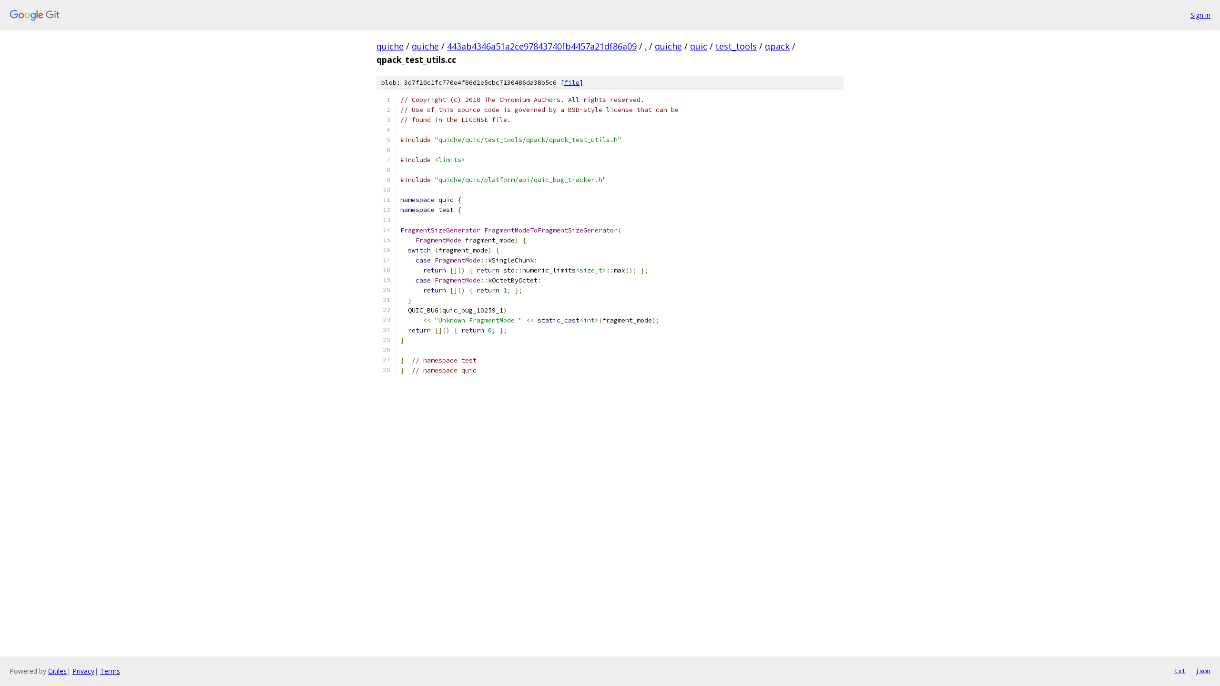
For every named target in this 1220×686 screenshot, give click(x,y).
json (1202, 670)
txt (1180, 670)
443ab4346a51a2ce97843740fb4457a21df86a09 (542, 46)
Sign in (1200, 15)
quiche (390, 46)
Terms (110, 671)
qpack (777, 46)
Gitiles (57, 671)
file (572, 83)
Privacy (83, 671)
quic (698, 46)
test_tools (736, 46)
